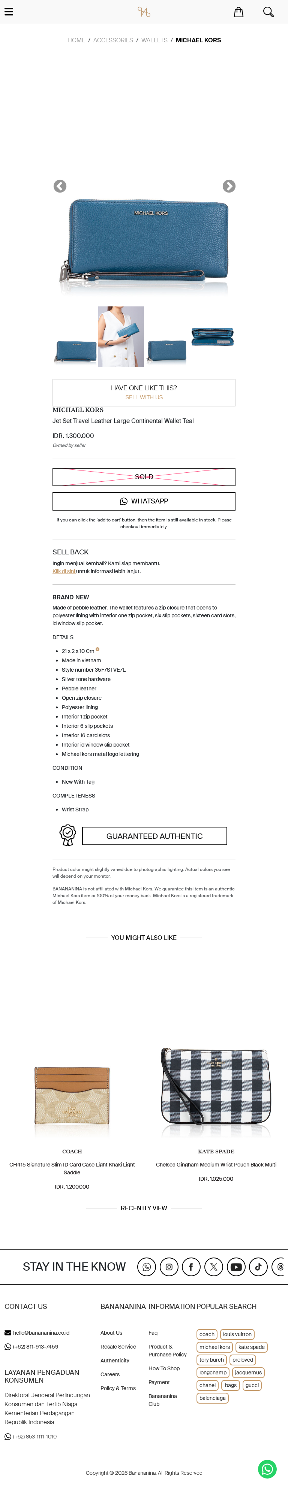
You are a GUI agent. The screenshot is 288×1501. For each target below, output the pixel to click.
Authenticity (114, 1360)
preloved (242, 1359)
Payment (159, 1382)
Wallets (154, 40)
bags (231, 1385)
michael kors (215, 1347)
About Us (111, 1332)
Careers (110, 1374)
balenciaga (213, 1398)
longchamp (213, 1372)
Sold (144, 476)
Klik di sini (64, 571)
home (76, 40)
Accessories (113, 40)
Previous (56, 183)
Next (225, 183)
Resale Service (118, 1346)
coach (207, 1334)
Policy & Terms (118, 1388)
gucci (252, 1385)
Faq (153, 1332)
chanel (208, 1385)
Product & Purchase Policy (167, 1350)
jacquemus (248, 1372)
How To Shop (164, 1368)
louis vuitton (237, 1334)
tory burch (212, 1359)
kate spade (251, 1347)
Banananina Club (162, 1400)
